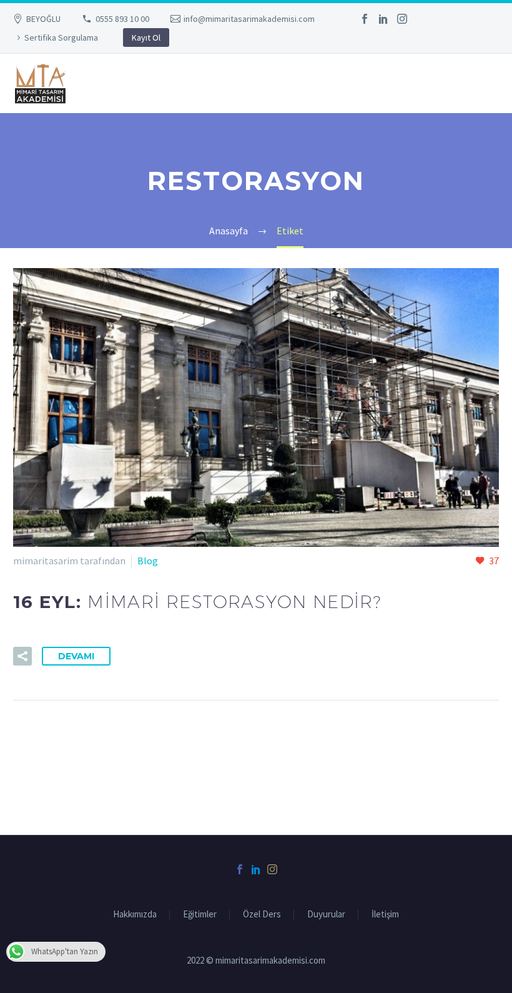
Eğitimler (200, 914)
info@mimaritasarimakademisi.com (249, 18)
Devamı (76, 656)
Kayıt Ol (146, 37)
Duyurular (326, 914)
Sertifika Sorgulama (61, 37)
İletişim (385, 914)
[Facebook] (364, 19)
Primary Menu (487, 84)
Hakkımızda (135, 914)
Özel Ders (262, 914)
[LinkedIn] (383, 19)
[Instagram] (402, 19)
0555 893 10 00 (122, 18)
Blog (147, 560)
